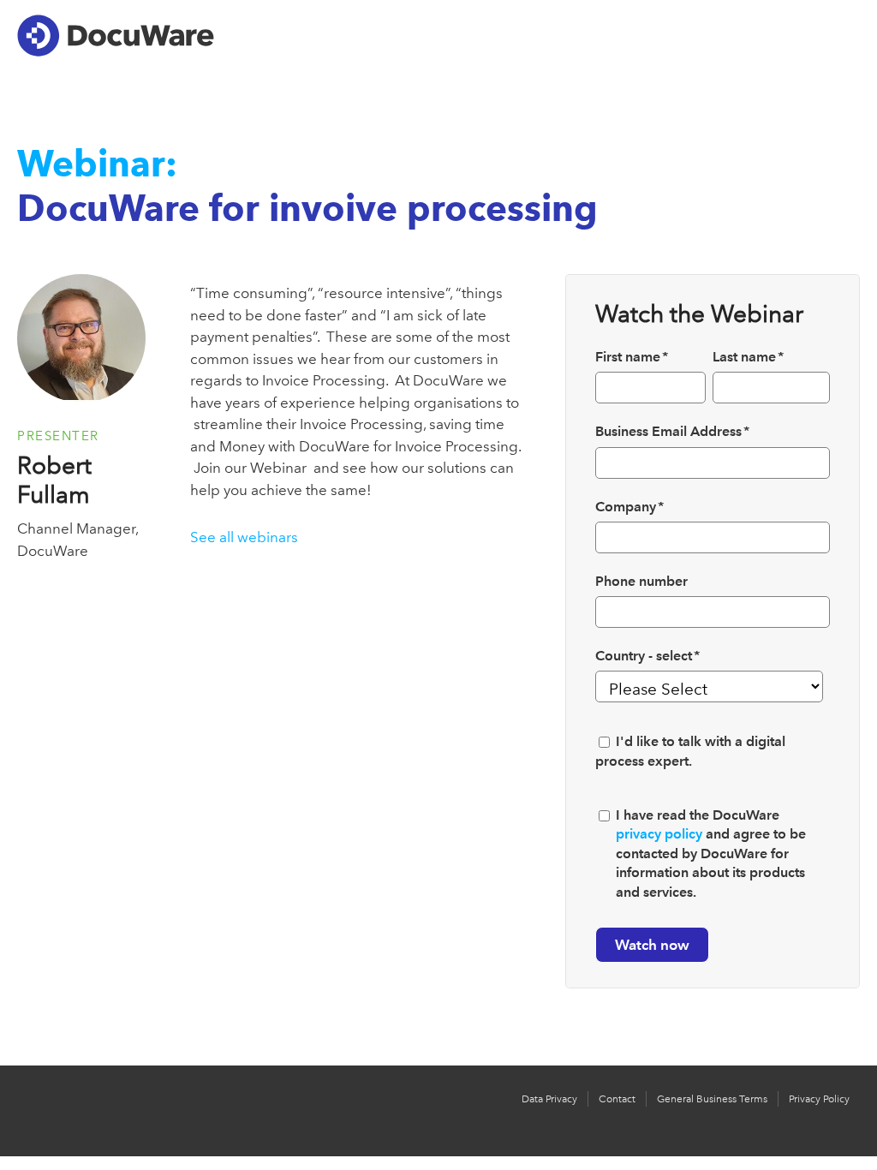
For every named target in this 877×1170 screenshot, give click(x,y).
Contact (617, 1099)
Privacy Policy (819, 1099)
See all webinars (244, 537)
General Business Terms (712, 1099)
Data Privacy (549, 1099)
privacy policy (659, 834)
